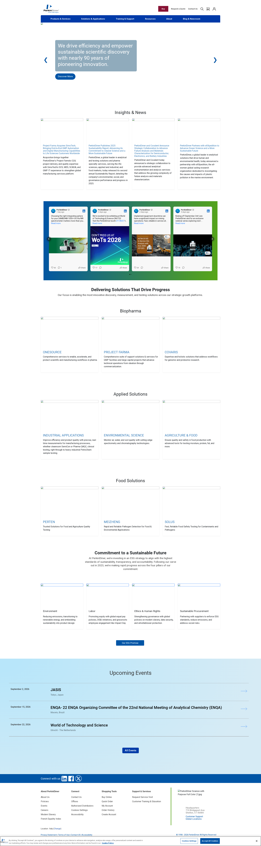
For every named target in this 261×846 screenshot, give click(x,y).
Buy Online (107, 797)
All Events (130, 750)
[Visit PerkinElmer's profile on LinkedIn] (53, 211)
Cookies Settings (189, 841)
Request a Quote (178, 9)
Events (44, 805)
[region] (130, 841)
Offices (74, 801)
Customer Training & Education (146, 801)
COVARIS (171, 352)
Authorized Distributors (82, 805)
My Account (107, 805)
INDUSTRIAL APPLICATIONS (63, 435)
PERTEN (49, 522)
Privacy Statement (49, 835)
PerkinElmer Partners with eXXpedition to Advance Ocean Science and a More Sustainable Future (199, 148)
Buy (163, 9)
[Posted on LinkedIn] (84, 211)
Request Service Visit (142, 797)
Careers (44, 810)
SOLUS (170, 522)
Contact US (75, 835)
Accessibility (77, 814)
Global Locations (194, 819)
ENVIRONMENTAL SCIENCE (124, 435)
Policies (45, 801)
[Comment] (99, 267)
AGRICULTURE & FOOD (181, 435)
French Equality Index (51, 819)
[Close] (257, 841)
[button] (49, 239)
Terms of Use (64, 835)
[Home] (51, 8)
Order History (108, 810)
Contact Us (193, 9)
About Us (45, 797)
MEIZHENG (112, 522)
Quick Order (107, 801)
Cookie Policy (108, 843)
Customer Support (194, 816)
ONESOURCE (52, 352)
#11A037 (120, 221)
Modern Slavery (48, 814)
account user (214, 8)
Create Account (109, 814)
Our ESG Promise (130, 643)
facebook (71, 778)
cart (208, 8)
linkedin (64, 778)
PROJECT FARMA (116, 352)
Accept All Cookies (210, 841)
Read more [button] (56, 223)
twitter (78, 778)
